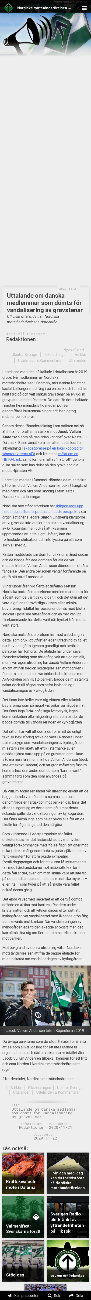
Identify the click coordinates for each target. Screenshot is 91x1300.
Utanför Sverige (24, 354)
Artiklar (80, 354)
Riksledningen (55, 354)
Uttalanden (77, 360)
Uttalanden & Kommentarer (40, 360)
